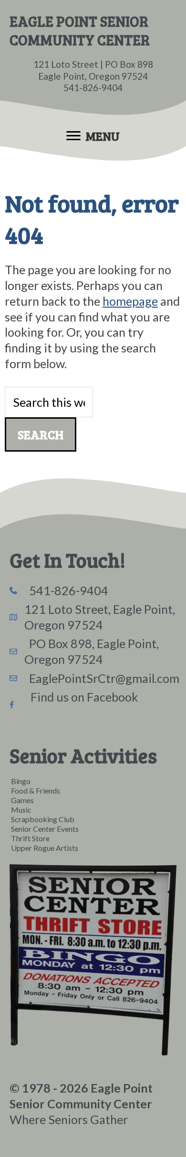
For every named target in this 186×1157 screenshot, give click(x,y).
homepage (130, 301)
